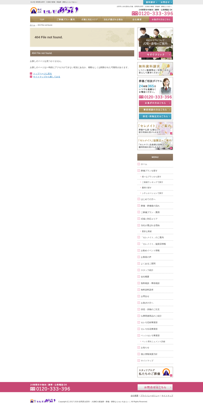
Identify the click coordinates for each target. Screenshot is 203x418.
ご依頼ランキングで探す (152, 182)
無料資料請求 (147, 290)
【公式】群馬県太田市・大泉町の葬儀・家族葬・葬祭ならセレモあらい (53, 2)
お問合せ (145, 296)
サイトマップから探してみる (46, 77)
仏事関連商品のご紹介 (151, 316)
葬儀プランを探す (149, 170)
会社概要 (145, 276)
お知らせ (145, 347)
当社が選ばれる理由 (150, 225)
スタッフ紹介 (147, 270)
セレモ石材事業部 (149, 322)
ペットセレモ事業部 (150, 335)
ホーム (144, 164)
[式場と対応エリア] (89, 19)
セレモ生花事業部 (149, 329)
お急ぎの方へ (147, 303)
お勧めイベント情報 (150, 250)
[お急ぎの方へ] (161, 19)
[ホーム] (42, 19)
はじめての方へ (148, 199)
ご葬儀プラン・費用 (150, 212)
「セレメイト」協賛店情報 (153, 244)
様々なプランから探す (151, 177)
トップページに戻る (42, 73)
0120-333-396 (151, 11)
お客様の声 (146, 257)
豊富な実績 (147, 231)
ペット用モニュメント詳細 (153, 341)
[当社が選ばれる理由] (113, 19)
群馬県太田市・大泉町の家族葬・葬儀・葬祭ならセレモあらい (104, 402)
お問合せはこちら (155, 387)
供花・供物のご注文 (150, 309)
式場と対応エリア (149, 219)
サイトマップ (147, 360)
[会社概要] (137, 19)
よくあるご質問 (148, 263)
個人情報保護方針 (149, 354)
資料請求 (150, 2)
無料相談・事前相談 (150, 283)
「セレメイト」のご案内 (152, 237)
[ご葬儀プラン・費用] (65, 19)
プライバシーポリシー (150, 396)
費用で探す (147, 188)
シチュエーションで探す (152, 193)
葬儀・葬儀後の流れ (150, 206)
